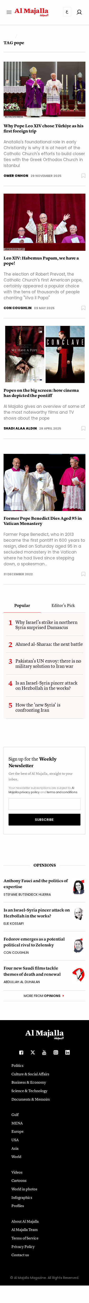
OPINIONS (44, 865)
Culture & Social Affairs (30, 1074)
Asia (15, 1148)
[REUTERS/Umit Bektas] (44, 90)
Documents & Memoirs (30, 1099)
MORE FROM (42, 995)
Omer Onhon (16, 175)
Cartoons (19, 1180)
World (16, 1156)
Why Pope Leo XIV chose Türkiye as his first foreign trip (44, 128)
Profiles (17, 1205)
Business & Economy (28, 1082)
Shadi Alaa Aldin (20, 428)
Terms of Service (24, 1238)
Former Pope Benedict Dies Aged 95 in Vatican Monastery (43, 520)
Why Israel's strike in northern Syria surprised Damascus (46, 624)
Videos (17, 1172)
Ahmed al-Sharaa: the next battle (49, 644)
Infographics (21, 1197)
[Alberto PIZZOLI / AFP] (44, 222)
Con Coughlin (18, 308)
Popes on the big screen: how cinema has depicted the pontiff (41, 392)
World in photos (24, 1189)
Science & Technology (29, 1090)
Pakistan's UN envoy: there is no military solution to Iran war (48, 663)
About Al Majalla (25, 1221)
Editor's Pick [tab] (63, 605)
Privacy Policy (23, 1246)
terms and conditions (62, 792)
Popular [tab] (22, 605)
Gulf (15, 1114)
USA (15, 1139)
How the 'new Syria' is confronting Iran (37, 707)
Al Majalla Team (24, 1229)
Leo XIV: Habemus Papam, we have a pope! (41, 260)
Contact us (20, 1254)
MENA (17, 1123)
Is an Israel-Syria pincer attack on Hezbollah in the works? (46, 685)
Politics (17, 1065)
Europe (17, 1131)
